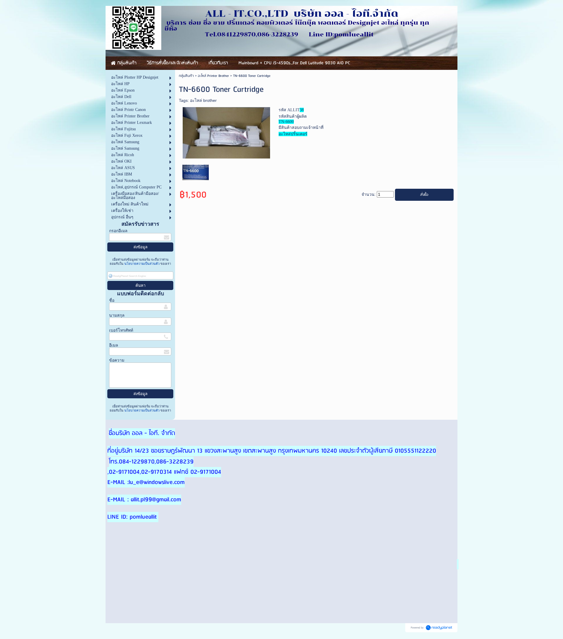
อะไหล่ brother (203, 100)
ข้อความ (116, 360)
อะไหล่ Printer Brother (213, 76)
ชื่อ (111, 300)
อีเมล (113, 345)
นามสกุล (117, 315)
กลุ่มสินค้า (186, 76)
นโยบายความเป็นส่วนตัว (141, 263)
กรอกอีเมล (118, 231)
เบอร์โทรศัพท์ (121, 330)
